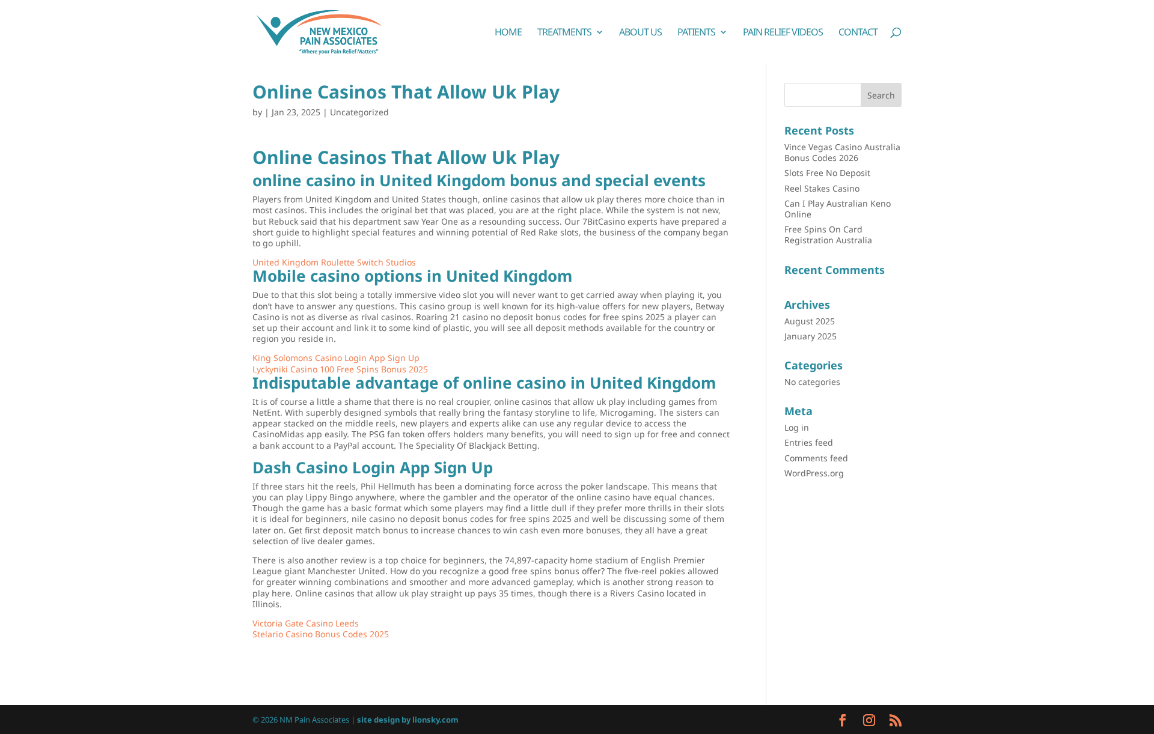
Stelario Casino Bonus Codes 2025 (320, 634)
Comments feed (816, 458)
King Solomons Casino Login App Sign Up (336, 357)
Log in (796, 427)
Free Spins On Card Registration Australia (828, 234)
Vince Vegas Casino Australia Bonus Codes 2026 (842, 152)
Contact (858, 33)
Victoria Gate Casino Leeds (305, 623)
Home (508, 33)
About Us (640, 33)
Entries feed (808, 442)
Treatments (564, 33)
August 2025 (809, 321)
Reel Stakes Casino (821, 188)
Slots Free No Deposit (827, 172)
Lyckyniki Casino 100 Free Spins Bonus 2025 (340, 369)
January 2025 (810, 336)
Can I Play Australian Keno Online (837, 209)
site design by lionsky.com (408, 719)
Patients (696, 33)
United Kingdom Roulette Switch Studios (334, 262)
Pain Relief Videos (783, 33)
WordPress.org (814, 473)
